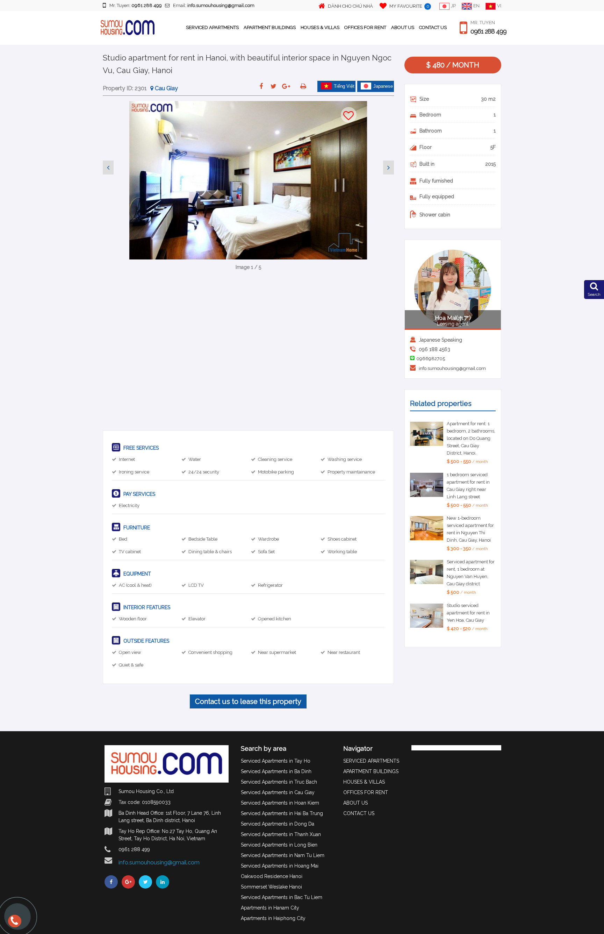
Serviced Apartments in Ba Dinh (276, 771)
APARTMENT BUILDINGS (270, 27)
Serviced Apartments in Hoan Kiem (280, 803)
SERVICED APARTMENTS (212, 27)
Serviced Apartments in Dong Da (277, 824)
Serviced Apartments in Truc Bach (279, 782)
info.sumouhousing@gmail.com (452, 368)
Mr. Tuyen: (135, 5)
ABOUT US (402, 27)
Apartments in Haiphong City (273, 918)
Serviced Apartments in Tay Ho (275, 761)
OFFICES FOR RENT (365, 27)
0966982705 (430, 358)
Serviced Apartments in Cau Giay (278, 792)
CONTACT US (433, 27)
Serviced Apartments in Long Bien (279, 845)
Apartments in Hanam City (270, 908)
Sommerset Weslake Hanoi (271, 887)
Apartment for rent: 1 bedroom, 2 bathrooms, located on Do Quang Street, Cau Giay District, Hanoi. (471, 438)
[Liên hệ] (14, 924)
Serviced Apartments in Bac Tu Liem (281, 897)
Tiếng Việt (344, 86)
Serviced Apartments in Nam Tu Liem (282, 855)
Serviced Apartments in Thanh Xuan (281, 834)
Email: (213, 5)
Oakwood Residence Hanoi (271, 876)
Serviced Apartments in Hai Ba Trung (282, 813)
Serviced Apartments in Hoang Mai (279, 866)
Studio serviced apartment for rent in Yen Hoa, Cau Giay (468, 613)
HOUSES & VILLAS (320, 27)
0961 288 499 (488, 31)
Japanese (383, 86)
